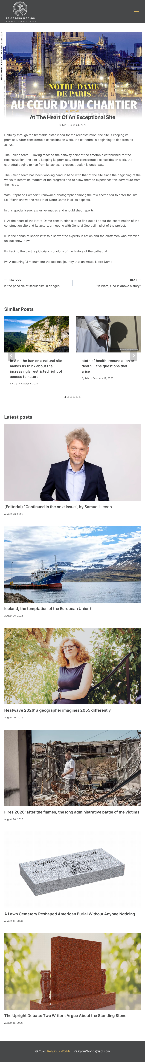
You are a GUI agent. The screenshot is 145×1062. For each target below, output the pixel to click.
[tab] (65, 397)
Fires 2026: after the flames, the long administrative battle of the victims (71, 812)
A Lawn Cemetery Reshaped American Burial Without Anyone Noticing (69, 914)
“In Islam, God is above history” (119, 283)
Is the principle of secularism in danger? (32, 283)
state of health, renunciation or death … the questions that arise (108, 366)
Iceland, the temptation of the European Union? (48, 608)
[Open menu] (136, 11)
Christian (72, 111)
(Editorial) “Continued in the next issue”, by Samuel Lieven (58, 506)
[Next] (133, 355)
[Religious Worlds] (20, 11)
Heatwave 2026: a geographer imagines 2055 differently (57, 710)
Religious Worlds (59, 1051)
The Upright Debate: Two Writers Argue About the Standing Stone (65, 1015)
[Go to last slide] (11, 355)
